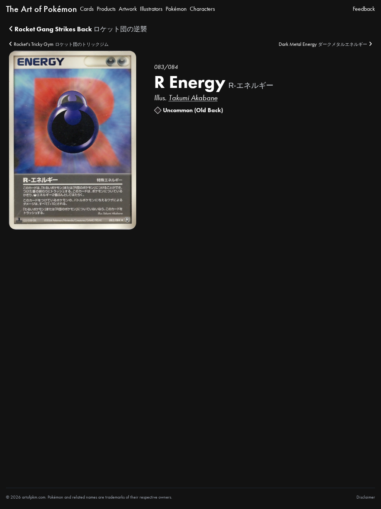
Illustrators (151, 9)
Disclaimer (365, 497)
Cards (87, 9)
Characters (202, 9)
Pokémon (176, 9)
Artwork (128, 9)
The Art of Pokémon (41, 9)
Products (106, 9)
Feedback (364, 9)
